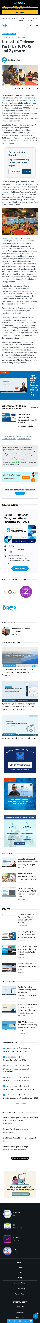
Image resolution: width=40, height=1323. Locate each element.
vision (12, 448)
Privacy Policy (20, 1294)
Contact (35, 18)
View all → (34, 407)
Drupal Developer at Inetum (15, 1129)
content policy (8, 458)
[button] (19, 88)
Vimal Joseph (7, 317)
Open (20, 1272)
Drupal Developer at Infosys (15, 1146)
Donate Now (20, 12)
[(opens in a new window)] (19, 3)
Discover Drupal (9, 34)
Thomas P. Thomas (9, 238)
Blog (3, 18)
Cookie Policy (20, 1288)
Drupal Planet (8, 439)
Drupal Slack (14, 462)
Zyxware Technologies (23, 436)
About (16, 18)
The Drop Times (24, 439)
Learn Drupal (20, 1318)
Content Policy (20, 1283)
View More (20, 568)
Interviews (20, 1312)
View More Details (25, 426)
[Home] (5, 25)
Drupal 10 (6, 436)
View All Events (20, 1104)
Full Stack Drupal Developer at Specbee (20, 1138)
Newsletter (9, 18)
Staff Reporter (14, 60)
